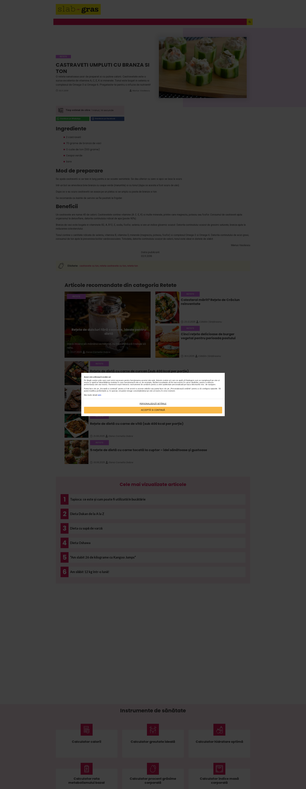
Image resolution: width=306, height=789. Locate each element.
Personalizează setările (153, 404)
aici (99, 395)
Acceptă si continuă (153, 410)
